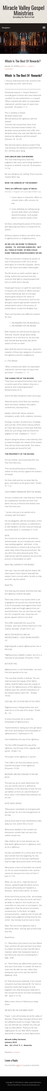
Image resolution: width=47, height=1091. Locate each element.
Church (10, 1085)
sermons (16, 1052)
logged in (19, 1065)
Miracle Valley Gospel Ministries (23, 10)
